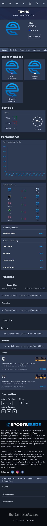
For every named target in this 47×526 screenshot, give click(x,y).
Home (15, 15)
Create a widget (8, 478)
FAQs (30, 478)
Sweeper (12, 99)
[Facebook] (21, 403)
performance (25, 50)
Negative (35, 76)
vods (45, 50)
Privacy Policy (7, 481)
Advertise (21, 478)
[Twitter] (27, 403)
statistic (13, 50)
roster (4, 50)
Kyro (12, 76)
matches (36, 50)
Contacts (39, 478)
